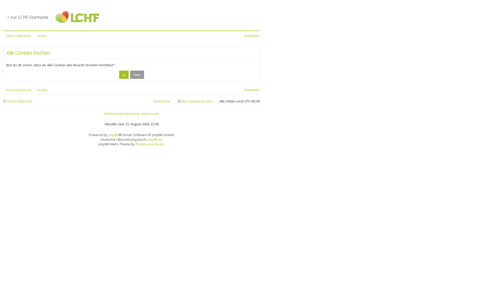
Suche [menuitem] (42, 35)
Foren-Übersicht (19, 101)
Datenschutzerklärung (121, 113)
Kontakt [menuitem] (164, 101)
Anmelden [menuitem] (252, 35)
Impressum (150, 113)
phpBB (113, 135)
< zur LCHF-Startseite (27, 17)
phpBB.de (154, 139)
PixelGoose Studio (150, 144)
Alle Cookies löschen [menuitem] (197, 101)
